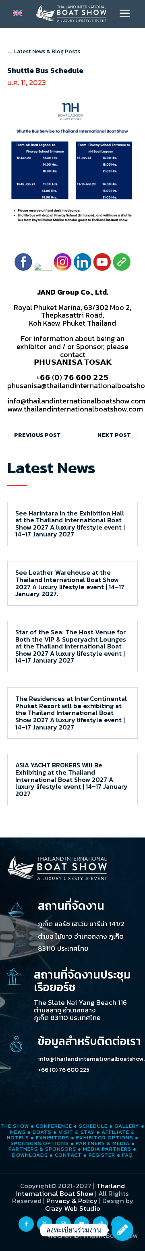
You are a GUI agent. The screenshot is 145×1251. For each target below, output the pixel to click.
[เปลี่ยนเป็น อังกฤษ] (17, 13)
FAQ (127, 1155)
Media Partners (107, 1149)
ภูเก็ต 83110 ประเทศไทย (67, 1017)
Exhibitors (52, 1137)
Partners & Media (103, 1143)
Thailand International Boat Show (70, 1189)
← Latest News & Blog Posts (43, 51)
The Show (14, 1126)
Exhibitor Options (104, 1137)
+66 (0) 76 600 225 (63, 1069)
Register (102, 1155)
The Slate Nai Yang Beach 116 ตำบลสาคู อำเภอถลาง (80, 1006)
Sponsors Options (39, 1143)
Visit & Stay (76, 1132)
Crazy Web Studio (72, 1208)
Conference (54, 1126)
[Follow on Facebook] (26, 1224)
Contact (68, 1155)
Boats (42, 1132)
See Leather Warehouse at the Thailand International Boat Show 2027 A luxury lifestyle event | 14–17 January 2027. (69, 582)
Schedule (93, 1126)
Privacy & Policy (71, 1200)
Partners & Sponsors (42, 1149)
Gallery (126, 1126)
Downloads (30, 1155)
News (18, 1132)
